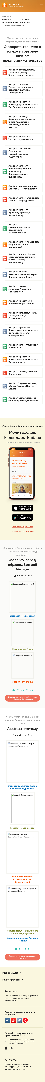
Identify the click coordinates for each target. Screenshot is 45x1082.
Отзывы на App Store (22, 526)
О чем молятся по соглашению (16, 19)
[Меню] (41, 5)
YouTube (13, 1020)
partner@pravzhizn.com (15, 1069)
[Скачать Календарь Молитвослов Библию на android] (22, 517)
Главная (5, 17)
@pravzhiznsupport (22, 1064)
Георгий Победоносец (22, 828)
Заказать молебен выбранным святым (22, 957)
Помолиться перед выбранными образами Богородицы (22, 698)
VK (7, 1020)
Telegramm (19, 1020)
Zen (25, 1020)
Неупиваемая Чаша (22, 649)
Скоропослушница (22, 682)
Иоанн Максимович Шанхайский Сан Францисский (22, 879)
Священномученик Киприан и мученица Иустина (22, 932)
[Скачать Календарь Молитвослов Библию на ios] (22, 508)
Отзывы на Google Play (22, 531)
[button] (13, 690)
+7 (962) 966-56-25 (22, 1067)
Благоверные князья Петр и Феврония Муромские (22, 787)
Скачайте (10, 1033)
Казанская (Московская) (22, 616)
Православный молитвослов (21, 1040)
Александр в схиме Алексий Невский (22, 939)
